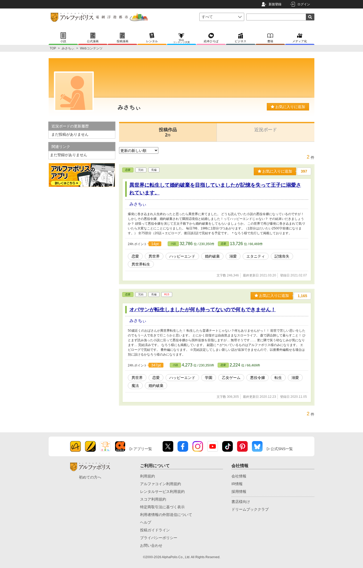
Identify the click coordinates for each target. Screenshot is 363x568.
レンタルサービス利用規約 (162, 491)
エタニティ (255, 256)
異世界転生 (141, 264)
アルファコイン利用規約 (160, 484)
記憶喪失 (282, 256)
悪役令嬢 (257, 377)
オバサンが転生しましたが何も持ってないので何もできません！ (202, 309)
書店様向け (240, 501)
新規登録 (275, 4)
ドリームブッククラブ (250, 509)
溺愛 (233, 256)
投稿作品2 (168, 132)
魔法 (135, 385)
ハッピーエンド (182, 256)
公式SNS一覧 (282, 449)
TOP (53, 48)
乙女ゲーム (231, 377)
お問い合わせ (151, 545)
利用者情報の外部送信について (166, 515)
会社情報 (238, 476)
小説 (173, 243)
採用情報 (238, 491)
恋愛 (127, 169)
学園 (208, 377)
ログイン (303, 4)
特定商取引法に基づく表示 (162, 507)
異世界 (154, 256)
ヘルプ (145, 522)
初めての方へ (90, 477)
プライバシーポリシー (158, 538)
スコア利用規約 (153, 499)
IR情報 (237, 484)
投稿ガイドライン (155, 530)
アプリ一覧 (142, 449)
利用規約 (147, 476)
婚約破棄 (212, 256)
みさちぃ (68, 48)
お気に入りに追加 (289, 107)
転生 (278, 377)
